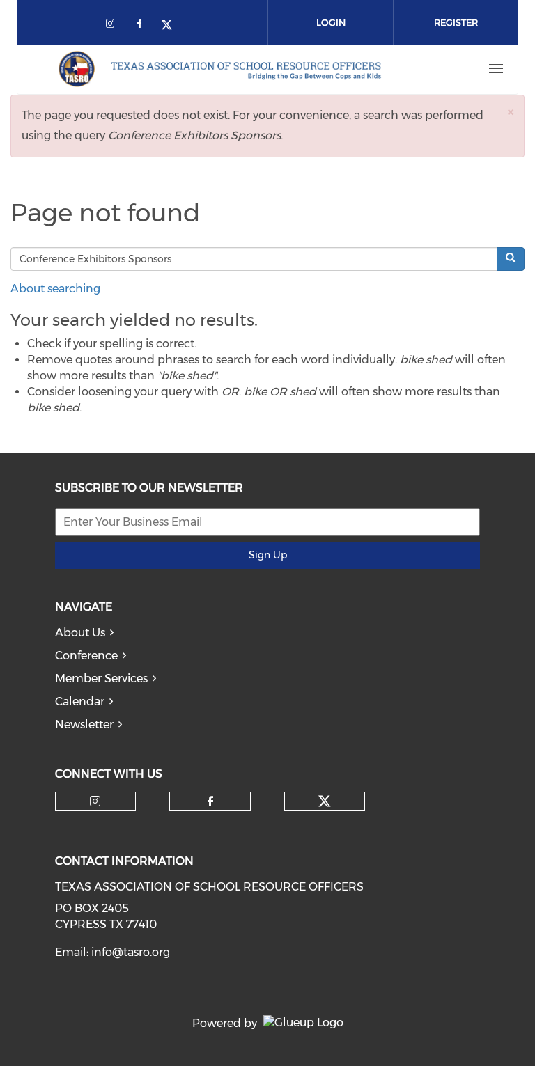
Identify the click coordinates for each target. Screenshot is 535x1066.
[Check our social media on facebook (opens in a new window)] (142, 26)
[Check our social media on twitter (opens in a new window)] (171, 26)
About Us (80, 632)
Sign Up (268, 555)
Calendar (79, 701)
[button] (510, 111)
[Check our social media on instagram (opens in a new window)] (112, 26)
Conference (86, 655)
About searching (55, 288)
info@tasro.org (130, 952)
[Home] (219, 69)
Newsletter (84, 724)
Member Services (101, 678)
